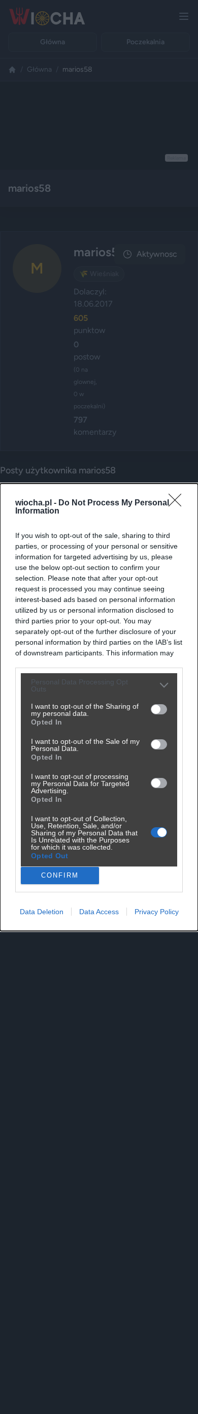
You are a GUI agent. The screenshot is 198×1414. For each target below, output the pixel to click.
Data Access (99, 912)
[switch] (159, 709)
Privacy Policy (157, 912)
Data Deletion (41, 912)
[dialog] (99, 707)
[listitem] (99, 685)
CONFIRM (60, 875)
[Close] (178, 503)
